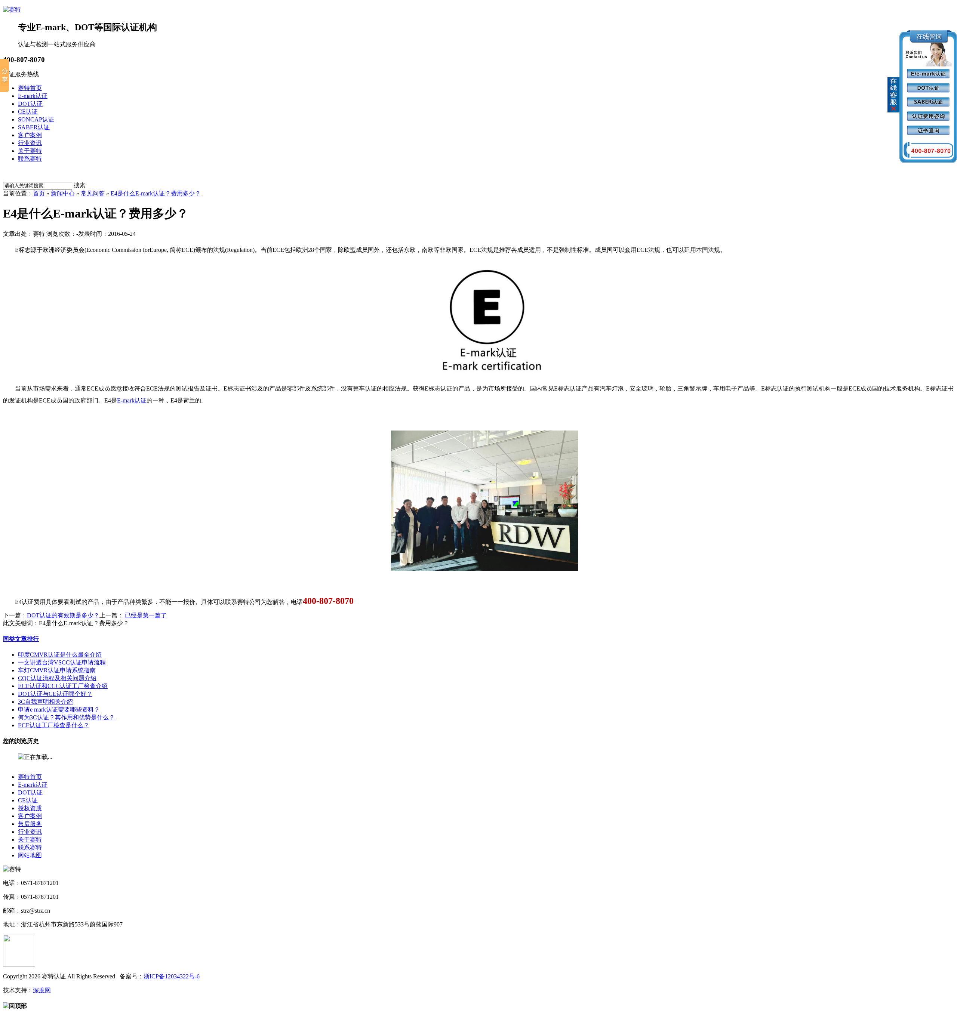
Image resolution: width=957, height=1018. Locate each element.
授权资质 (30, 808)
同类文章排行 (21, 639)
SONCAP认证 (36, 119)
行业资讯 (30, 143)
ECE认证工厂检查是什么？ (53, 725)
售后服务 (30, 824)
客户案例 (30, 135)
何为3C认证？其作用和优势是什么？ (66, 717)
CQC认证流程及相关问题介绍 (57, 678)
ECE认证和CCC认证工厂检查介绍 (63, 686)
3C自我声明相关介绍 (45, 701)
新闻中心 (63, 193)
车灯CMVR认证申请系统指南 (57, 670)
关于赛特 (30, 151)
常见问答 (93, 193)
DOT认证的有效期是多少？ (63, 615)
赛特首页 (30, 88)
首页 (39, 193)
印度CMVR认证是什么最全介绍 (60, 654)
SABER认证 (34, 127)
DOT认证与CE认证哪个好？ (55, 694)
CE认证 (28, 111)
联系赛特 (30, 158)
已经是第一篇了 (145, 615)
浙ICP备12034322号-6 (172, 976)
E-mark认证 (32, 96)
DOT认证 (30, 104)
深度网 (42, 990)
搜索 (80, 185)
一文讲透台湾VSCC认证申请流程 (62, 662)
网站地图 (30, 855)
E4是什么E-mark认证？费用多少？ (156, 193)
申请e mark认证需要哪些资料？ (59, 709)
